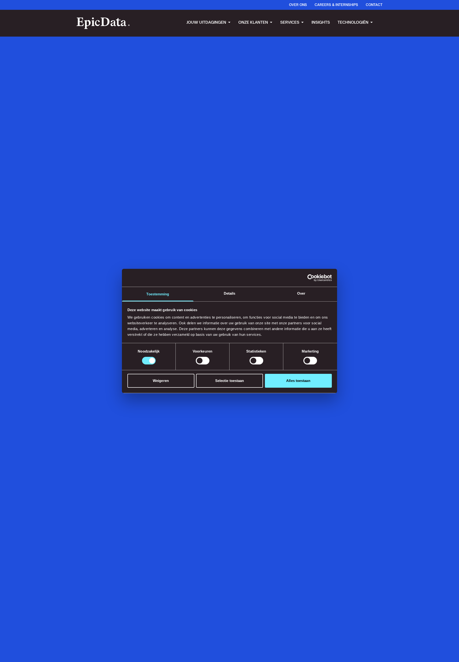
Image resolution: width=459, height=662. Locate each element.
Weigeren (161, 381)
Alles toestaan (298, 381)
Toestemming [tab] (157, 294)
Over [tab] (301, 293)
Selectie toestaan (229, 381)
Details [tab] (229, 293)
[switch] (202, 360)
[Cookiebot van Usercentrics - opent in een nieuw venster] (311, 277)
